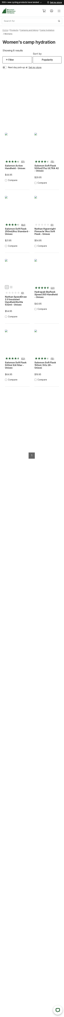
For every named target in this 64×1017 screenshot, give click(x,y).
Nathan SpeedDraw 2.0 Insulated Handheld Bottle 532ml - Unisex (16, 301)
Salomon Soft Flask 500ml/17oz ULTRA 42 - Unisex (46, 168)
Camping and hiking (29, 30)
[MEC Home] (9, 10)
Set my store (35, 67)
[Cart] (44, 11)
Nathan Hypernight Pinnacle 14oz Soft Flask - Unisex (45, 231)
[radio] (7, 287)
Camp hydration (47, 30)
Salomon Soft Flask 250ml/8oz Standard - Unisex (17, 231)
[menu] (59, 11)
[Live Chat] (57, 1010)
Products (14, 30)
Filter (11, 59)
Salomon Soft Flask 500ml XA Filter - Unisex (15, 365)
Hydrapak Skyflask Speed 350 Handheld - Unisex (46, 294)
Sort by (37, 53)
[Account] (51, 11)
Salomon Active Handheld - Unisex (15, 167)
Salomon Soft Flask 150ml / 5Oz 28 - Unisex (45, 365)
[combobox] (32, 21)
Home (5, 30)
